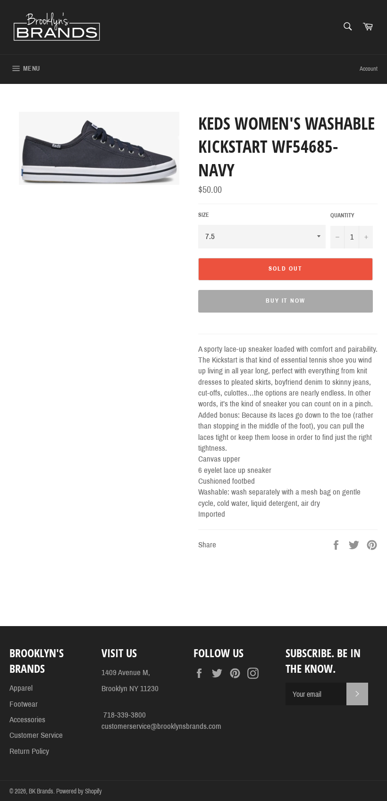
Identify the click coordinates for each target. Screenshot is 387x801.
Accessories (27, 719)
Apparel (21, 688)
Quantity (342, 215)
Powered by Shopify (79, 791)
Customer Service (36, 735)
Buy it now (286, 300)
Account (369, 69)
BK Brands (41, 791)
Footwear (23, 704)
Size (203, 215)
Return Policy (29, 751)
